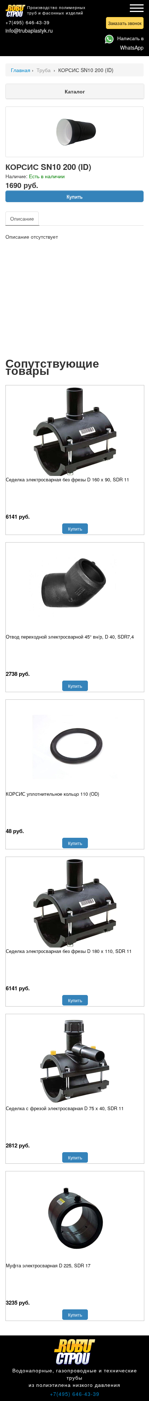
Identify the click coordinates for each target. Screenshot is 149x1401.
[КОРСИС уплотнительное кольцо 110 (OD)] (75, 747)
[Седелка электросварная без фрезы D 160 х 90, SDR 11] (75, 432)
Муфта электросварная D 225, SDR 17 (48, 1265)
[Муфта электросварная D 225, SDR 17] (75, 1218)
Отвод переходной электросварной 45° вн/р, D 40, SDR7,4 (70, 636)
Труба (44, 70)
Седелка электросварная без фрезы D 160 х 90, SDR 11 (67, 479)
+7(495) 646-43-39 (27, 22)
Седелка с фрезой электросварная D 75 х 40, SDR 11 (65, 1108)
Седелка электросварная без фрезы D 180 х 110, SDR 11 (69, 951)
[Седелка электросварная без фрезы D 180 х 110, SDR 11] (75, 904)
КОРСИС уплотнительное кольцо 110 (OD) (52, 793)
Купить (74, 196)
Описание (22, 218)
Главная (20, 70)
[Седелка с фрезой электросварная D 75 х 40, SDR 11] (75, 1061)
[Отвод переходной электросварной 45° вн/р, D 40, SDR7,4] (75, 590)
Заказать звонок (124, 23)
